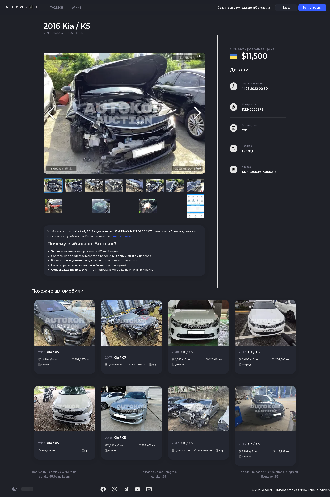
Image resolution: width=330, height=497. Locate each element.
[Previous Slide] (51, 113)
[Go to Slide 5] (134, 185)
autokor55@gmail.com (54, 476)
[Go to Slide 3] (93, 185)
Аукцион (56, 7)
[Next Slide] (197, 113)
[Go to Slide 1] (53, 185)
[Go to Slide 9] (53, 206)
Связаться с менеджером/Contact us (244, 7)
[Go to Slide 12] (195, 206)
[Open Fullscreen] (198, 167)
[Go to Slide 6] (154, 185)
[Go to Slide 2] (73, 185)
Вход (286, 7)
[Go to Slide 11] (148, 206)
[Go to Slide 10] (100, 206)
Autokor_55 (158, 476)
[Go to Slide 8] (195, 185)
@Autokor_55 (269, 476)
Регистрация (312, 7)
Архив (76, 7)
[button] (124, 113)
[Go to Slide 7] (175, 185)
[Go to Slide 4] (114, 185)
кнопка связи (121, 236)
